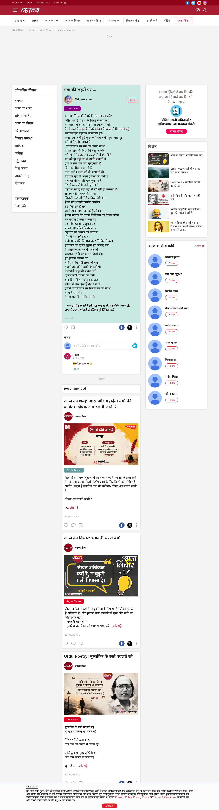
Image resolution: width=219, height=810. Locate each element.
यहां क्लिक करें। (106, 310)
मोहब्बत (19, 183)
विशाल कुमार (172, 257)
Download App (60, 3)
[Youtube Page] (199, 4)
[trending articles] (198, 11)
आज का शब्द (52, 20)
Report (76, 369)
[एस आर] (155, 273)
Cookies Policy (123, 797)
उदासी (19, 191)
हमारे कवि (152, 20)
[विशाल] (155, 256)
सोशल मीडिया (94, 20)
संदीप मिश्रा (171, 376)
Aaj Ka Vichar (74, 601)
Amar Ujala (17, 3)
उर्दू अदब (20, 161)
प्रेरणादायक (22, 198)
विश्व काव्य (21, 168)
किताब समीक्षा (133, 20)
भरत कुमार (171, 342)
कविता (19, 153)
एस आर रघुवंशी (173, 274)
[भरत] (155, 342)
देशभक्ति (20, 206)
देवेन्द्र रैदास (171, 393)
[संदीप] (155, 376)
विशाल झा (171, 359)
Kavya (32, 30)
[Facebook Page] (187, 4)
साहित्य (19, 146)
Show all (199, 245)
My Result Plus (43, 3)
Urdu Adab (72, 719)
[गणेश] (155, 325)
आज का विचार (72, 20)
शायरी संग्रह (22, 176)
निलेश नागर (171, 291)
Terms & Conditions (165, 797)
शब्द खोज (20, 20)
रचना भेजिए (183, 20)
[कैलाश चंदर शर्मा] (155, 307)
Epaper (29, 3)
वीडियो (167, 20)
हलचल (34, 20)
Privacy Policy (141, 797)
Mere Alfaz (45, 30)
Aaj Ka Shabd (74, 470)
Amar (76, 354)
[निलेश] (155, 290)
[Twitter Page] (193, 4)
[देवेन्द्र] (155, 393)
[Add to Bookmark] (73, 327)
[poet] (205, 11)
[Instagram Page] (205, 4)
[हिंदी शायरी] (30, 10)
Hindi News (18, 30)
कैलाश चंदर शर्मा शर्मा (176, 308)
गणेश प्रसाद (171, 325)
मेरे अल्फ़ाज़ (113, 20)
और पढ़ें (74, 507)
